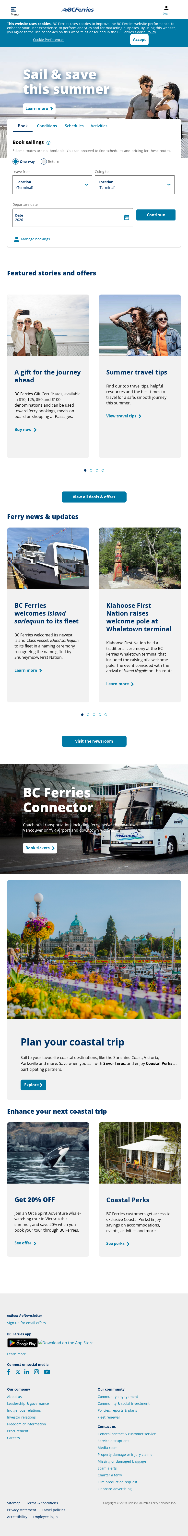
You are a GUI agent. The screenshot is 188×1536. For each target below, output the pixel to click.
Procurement (17, 1431)
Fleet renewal (109, 1417)
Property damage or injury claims (125, 1454)
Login (166, 13)
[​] (18, 1373)
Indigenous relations (24, 1410)
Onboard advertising (115, 1488)
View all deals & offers (94, 497)
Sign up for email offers (26, 1322)
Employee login (45, 1516)
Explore (32, 1084)
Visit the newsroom (94, 741)
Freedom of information (26, 1424)
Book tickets (38, 848)
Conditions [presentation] (47, 126)
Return (53, 161)
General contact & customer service (127, 1434)
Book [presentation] (23, 126)
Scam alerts (107, 1468)
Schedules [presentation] (74, 126)
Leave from (21, 171)
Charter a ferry (110, 1475)
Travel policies (53, 1510)
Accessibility (17, 1516)
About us (14, 1396)
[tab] (23, 125)
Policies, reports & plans (117, 1410)
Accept (139, 39)
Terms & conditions (42, 1503)
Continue (156, 215)
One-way (27, 161)
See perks (116, 1243)
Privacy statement (21, 1510)
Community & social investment (124, 1403)
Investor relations (21, 1417)
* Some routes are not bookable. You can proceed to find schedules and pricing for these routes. (91, 150)
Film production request (117, 1482)
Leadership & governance (28, 1403)
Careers (13, 1437)
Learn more (37, 108)
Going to (101, 171)
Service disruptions (113, 1440)
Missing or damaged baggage (122, 1461)
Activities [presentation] (99, 126)
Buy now (23, 429)
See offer (23, 1243)
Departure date (25, 204)
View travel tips (121, 416)
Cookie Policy (145, 32)
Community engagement (118, 1396)
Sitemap (14, 1503)
